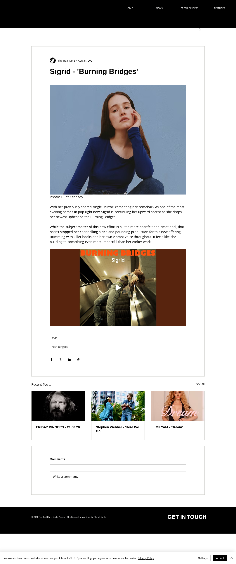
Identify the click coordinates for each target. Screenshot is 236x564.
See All (200, 384)
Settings (203, 558)
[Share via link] (78, 359)
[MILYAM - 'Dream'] (177, 406)
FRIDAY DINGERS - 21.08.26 (58, 427)
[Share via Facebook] (51, 359)
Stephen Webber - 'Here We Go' (117, 429)
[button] (200, 29)
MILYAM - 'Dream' (169, 427)
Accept (220, 558)
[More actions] (184, 60)
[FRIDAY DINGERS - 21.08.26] (58, 406)
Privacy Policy (146, 558)
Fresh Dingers (59, 346)
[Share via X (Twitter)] (60, 359)
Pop (54, 337)
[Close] (231, 558)
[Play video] (118, 287)
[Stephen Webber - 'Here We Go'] (118, 406)
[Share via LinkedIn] (69, 359)
